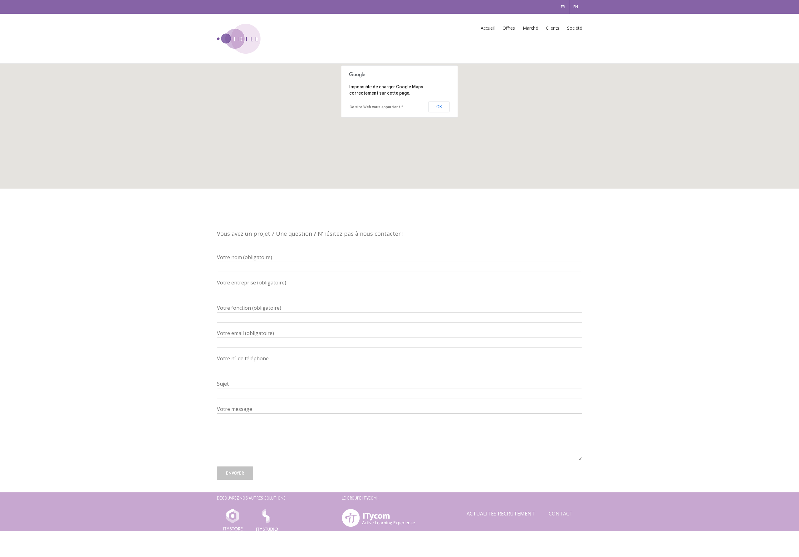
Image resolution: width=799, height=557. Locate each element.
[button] (399, 122)
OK (439, 106)
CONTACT (561, 513)
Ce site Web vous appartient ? (376, 107)
